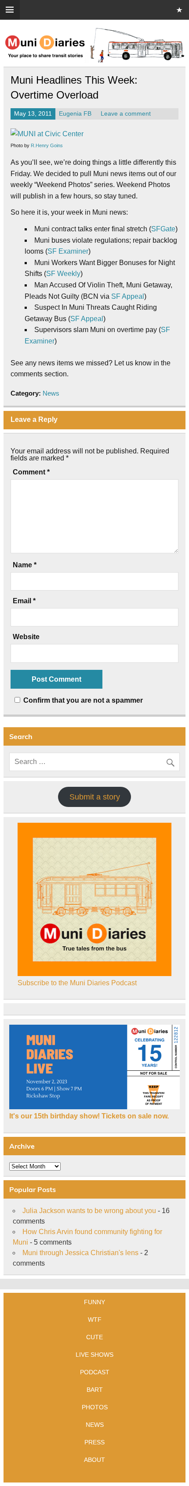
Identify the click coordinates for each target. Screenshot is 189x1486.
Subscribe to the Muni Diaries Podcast (77, 983)
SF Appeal (127, 296)
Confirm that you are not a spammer (82, 700)
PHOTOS (95, 1407)
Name (24, 565)
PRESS (94, 1442)
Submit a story (94, 797)
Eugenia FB (75, 113)
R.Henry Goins (47, 145)
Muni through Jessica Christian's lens (80, 1252)
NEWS (95, 1425)
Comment (31, 472)
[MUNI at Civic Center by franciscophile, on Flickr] (47, 134)
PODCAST (94, 1372)
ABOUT (94, 1460)
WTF (95, 1319)
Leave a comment (126, 113)
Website (26, 636)
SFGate (163, 229)
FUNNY (94, 1302)
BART (95, 1390)
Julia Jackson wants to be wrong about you (89, 1210)
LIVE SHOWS (94, 1355)
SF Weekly (63, 273)
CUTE (94, 1337)
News (51, 393)
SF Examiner (67, 251)
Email (24, 601)
